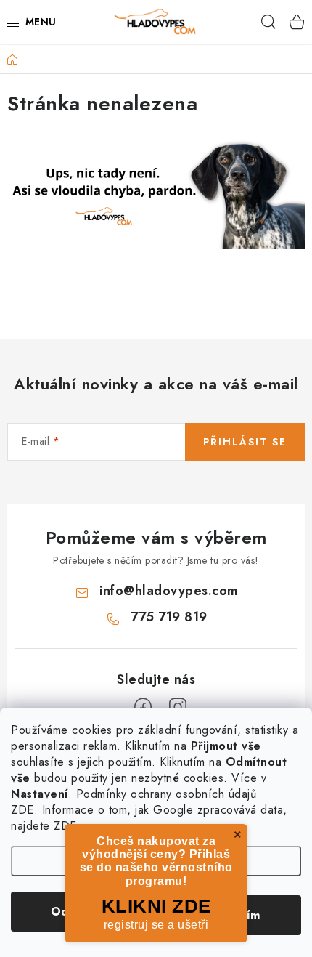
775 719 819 (169, 616)
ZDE (22, 809)
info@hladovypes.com (169, 590)
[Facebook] (143, 707)
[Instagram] (177, 707)
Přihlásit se (245, 442)
